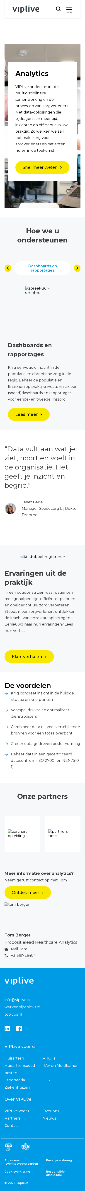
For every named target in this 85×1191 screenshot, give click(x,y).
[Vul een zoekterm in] (58, 9)
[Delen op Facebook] (19, 1028)
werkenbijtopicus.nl (22, 1007)
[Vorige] (8, 268)
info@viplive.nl (18, 1000)
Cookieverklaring (17, 1171)
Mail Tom (19, 949)
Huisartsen (14, 1058)
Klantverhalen (27, 656)
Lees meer (26, 414)
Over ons (51, 1111)
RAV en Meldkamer (60, 1065)
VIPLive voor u (18, 1111)
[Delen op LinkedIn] (7, 1028)
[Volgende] (77, 268)
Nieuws (49, 1118)
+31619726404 (23, 955)
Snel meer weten (40, 167)
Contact (12, 1125)
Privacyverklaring (59, 1160)
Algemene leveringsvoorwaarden (21, 1161)
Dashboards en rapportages (42, 268)
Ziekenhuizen (17, 1087)
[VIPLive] (25, 9)
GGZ (47, 1080)
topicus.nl (13, 1014)
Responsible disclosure (55, 1173)
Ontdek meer (25, 892)
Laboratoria (15, 1080)
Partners (12, 1118)
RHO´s (49, 1058)
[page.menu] (69, 8)
